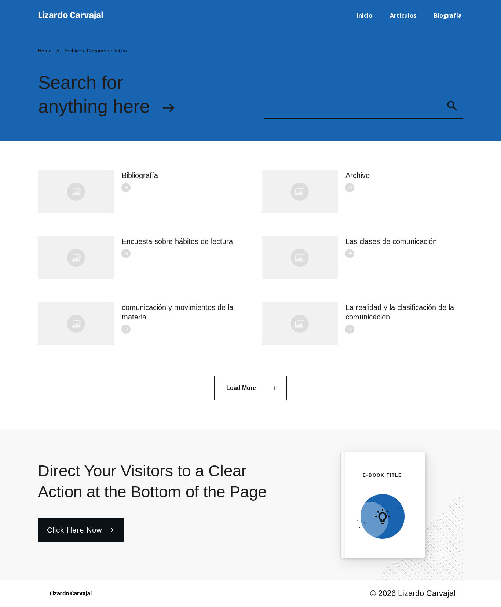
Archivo (357, 175)
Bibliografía (140, 175)
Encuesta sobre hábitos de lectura (177, 241)
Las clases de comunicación (391, 241)
